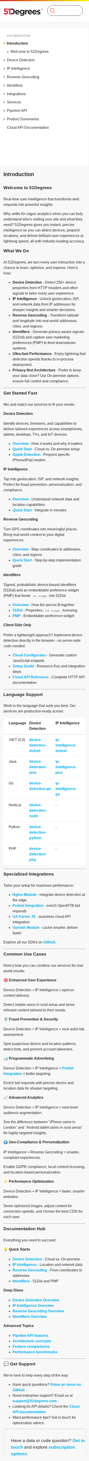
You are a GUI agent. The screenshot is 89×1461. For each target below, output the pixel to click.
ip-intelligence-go (65, 788)
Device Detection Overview (36, 1300)
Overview (21, 444)
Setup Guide (23, 666)
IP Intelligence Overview (33, 1306)
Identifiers (21, 1281)
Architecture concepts (32, 1341)
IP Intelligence (25, 1265)
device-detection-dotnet (38, 745)
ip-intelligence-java (65, 767)
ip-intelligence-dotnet (65, 745)
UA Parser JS (24, 916)
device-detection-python (38, 832)
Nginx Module (25, 895)
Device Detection (27, 1259)
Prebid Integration (28, 906)
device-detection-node (38, 810)
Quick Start (22, 449)
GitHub (49, 942)
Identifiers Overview (30, 1317)
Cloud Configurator (29, 655)
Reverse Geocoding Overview (38, 1311)
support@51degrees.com (35, 1401)
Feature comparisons (31, 1346)
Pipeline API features (30, 1335)
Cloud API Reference (31, 677)
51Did (18, 610)
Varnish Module (26, 927)
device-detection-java (38, 767)
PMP (17, 616)
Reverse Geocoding (30, 1270)
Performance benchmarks (35, 1352)
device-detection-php (38, 854)
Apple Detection (26, 455)
